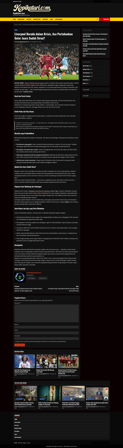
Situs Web (17, 336)
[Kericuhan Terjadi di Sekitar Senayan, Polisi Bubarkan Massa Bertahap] (26, 393)
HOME (14, 19)
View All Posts (42, 278)
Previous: (28, 288)
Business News (37, 19)
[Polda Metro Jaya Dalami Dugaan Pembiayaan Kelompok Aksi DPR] (73, 393)
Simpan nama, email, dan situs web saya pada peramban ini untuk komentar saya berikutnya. (41, 341)
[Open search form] (97, 19)
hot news (28, 19)
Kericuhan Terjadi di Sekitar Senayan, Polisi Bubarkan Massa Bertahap (24, 403)
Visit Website (31, 278)
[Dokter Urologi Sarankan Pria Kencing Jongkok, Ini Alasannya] (49, 393)
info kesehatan (86, 76)
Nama (17, 324)
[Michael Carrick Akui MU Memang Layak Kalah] (46, 361)
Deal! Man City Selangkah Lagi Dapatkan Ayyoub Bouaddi (22, 371)
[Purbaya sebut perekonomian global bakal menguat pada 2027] (97, 393)
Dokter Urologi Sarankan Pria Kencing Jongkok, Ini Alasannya (48, 403)
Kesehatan (45, 19)
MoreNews (67, 446)
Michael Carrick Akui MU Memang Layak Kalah (45, 371)
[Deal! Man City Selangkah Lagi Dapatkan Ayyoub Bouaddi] (25, 361)
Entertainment (58, 19)
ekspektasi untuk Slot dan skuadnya (39, 191)
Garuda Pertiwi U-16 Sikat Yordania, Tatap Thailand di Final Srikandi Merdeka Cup (67, 371)
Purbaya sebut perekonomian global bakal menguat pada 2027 (97, 403)
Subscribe (106, 19)
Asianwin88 (86, 89)
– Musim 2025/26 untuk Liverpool (32, 83)
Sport (51, 19)
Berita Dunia (21, 19)
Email (16, 330)
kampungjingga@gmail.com (22, 41)
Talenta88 (85, 96)
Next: (63, 288)
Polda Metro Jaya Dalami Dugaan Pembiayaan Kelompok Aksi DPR (70, 403)
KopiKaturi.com (19, 13)
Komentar (18, 303)
